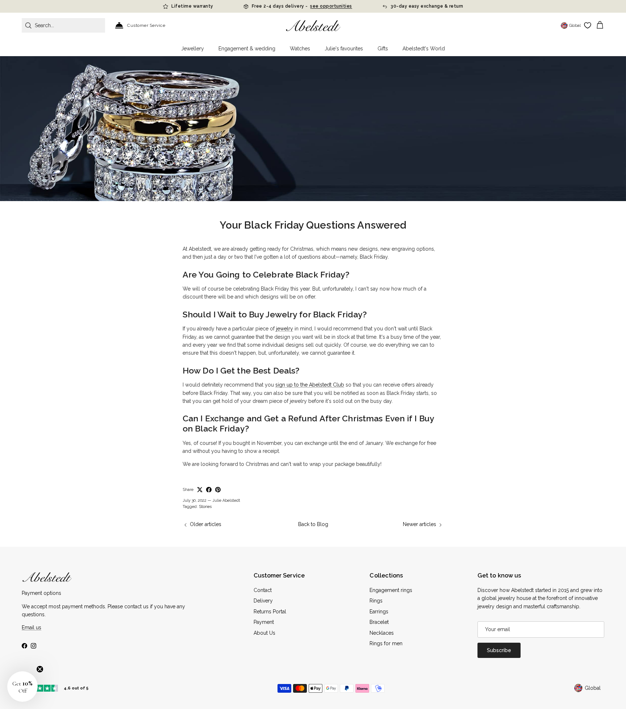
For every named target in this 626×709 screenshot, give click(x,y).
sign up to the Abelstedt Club (309, 385)
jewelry (284, 328)
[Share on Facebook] (209, 489)
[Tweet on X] (200, 489)
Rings (376, 601)
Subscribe (499, 650)
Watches (300, 48)
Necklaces (382, 633)
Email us (31, 627)
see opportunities (331, 6)
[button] (22, 686)
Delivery (263, 601)
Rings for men (386, 643)
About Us (264, 633)
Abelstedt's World (423, 48)
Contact (263, 590)
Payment (264, 622)
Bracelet (379, 622)
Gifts (382, 48)
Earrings (379, 611)
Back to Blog (313, 524)
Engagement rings (391, 590)
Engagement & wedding (246, 48)
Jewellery (192, 48)
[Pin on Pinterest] (218, 489)
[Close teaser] (39, 669)
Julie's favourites (344, 48)
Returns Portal (270, 611)
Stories (205, 506)
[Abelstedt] (313, 25)
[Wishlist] (587, 25)
